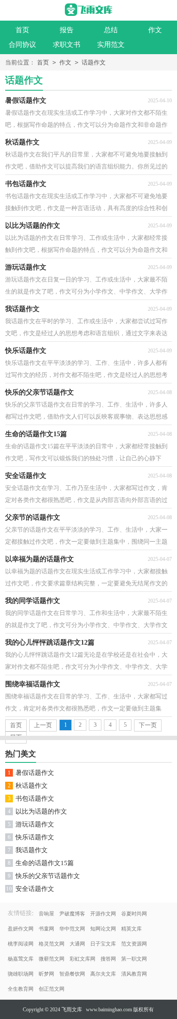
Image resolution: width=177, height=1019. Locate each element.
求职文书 (66, 44)
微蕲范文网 (51, 959)
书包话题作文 (34, 798)
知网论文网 (103, 929)
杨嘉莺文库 (21, 959)
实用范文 (111, 44)
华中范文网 (72, 929)
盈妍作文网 (21, 929)
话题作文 (94, 62)
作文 (155, 30)
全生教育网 (21, 989)
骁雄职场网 (21, 974)
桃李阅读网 (21, 944)
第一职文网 (134, 959)
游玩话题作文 (34, 824)
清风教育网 (134, 974)
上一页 (43, 725)
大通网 (77, 944)
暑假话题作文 (34, 772)
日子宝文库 (103, 944)
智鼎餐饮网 (72, 974)
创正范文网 (51, 989)
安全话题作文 (34, 888)
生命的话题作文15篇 (44, 863)
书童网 (46, 929)
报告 (66, 30)
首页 (22, 30)
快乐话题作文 (34, 837)
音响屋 (46, 914)
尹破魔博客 (72, 914)
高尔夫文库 (103, 974)
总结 (111, 30)
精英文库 (131, 929)
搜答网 (108, 959)
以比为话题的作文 (41, 811)
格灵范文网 (51, 944)
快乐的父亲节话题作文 (47, 875)
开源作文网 (103, 914)
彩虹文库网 (82, 959)
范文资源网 (134, 944)
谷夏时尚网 (134, 914)
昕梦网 (46, 974)
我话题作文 (31, 850)
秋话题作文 (31, 785)
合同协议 (22, 44)
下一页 (148, 725)
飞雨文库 (71, 1010)
